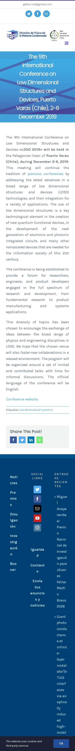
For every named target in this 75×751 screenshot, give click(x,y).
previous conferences (45, 174)
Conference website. (22, 399)
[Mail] (37, 508)
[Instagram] (37, 528)
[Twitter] (37, 489)
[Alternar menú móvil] (67, 43)
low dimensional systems (36, 410)
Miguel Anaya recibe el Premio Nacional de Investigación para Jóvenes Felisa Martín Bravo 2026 (62, 551)
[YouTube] (37, 518)
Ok (61, 743)
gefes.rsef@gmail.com (37, 4)
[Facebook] (37, 499)
